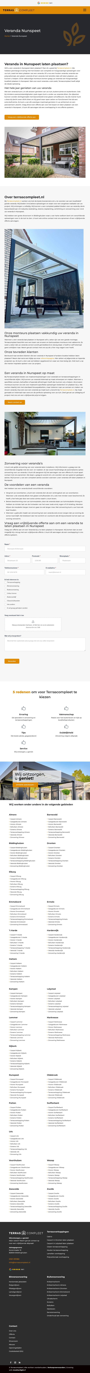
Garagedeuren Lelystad (56, 996)
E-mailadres (51, 568)
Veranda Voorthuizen (17, 1180)
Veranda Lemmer (16, 1037)
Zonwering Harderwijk (56, 953)
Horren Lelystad (54, 998)
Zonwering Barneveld (56, 837)
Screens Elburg (15, 887)
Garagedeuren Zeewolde (19, 1196)
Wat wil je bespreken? (12, 636)
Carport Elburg (15, 876)
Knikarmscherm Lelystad (57, 1295)
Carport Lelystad (54, 993)
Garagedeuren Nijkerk (18, 1053)
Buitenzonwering (13, 590)
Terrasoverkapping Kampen (20, 1006)
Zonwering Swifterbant (56, 1126)
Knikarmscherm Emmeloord (58, 1292)
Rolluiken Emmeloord (18, 914)
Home (7, 36)
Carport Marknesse (55, 1022)
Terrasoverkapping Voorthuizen (21, 1178)
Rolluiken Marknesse (56, 1030)
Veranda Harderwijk (55, 950)
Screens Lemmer (16, 1032)
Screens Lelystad (54, 1004)
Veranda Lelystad (54, 1009)
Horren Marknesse (55, 1027)
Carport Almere (16, 819)
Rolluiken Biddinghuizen (19, 855)
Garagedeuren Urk (17, 1138)
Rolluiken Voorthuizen (18, 1172)
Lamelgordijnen (15, 1292)
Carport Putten (15, 1107)
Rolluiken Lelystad (55, 1001)
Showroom (13, 1341)
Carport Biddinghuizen (18, 847)
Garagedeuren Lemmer (18, 1024)
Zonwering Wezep (55, 1183)
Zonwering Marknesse (56, 1040)
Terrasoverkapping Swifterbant (59, 1120)
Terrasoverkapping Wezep (57, 1178)
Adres (7, 556)
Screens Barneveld (55, 829)
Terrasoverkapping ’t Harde (20, 948)
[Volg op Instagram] (15, 1362)
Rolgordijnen (14, 1285)
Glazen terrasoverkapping (57, 1247)
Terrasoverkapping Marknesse (59, 1035)
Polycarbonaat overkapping (58, 1257)
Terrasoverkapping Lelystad (58, 1006)
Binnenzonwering (13, 586)
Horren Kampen (16, 998)
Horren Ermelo (53, 911)
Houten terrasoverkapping (57, 1250)
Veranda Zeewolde (17, 1209)
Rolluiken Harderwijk (56, 942)
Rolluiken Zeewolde (17, 1201)
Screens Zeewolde (17, 1204)
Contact (12, 1338)
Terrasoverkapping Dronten (58, 861)
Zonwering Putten (17, 1126)
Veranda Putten (16, 1123)
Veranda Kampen (16, 1009)
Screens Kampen (16, 1004)
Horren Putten (15, 1112)
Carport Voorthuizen (17, 1165)
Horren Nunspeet (16, 1084)
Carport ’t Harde (16, 935)
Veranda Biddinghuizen (19, 863)
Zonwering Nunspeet (18, 1098)
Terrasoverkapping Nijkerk (20, 1063)
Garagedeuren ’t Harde (18, 937)
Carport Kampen (16, 993)
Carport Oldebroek (55, 1079)
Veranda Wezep (54, 1180)
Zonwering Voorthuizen (19, 1183)
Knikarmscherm (53, 1282)
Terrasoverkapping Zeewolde (21, 1206)
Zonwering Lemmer (17, 1040)
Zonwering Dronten (55, 866)
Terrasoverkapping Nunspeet (21, 1092)
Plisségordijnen (15, 1288)
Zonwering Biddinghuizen (20, 866)
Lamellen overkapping (56, 1254)
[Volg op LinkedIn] (19, 1362)
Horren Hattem (15, 968)
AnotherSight (18, 1370)
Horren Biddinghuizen (18, 853)
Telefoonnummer (11, 568)
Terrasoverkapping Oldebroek (59, 1092)
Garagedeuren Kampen (18, 996)
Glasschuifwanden (13, 601)
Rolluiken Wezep (54, 1172)
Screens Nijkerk (16, 1061)
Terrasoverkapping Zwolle (57, 1206)
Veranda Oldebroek (55, 1095)
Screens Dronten (54, 858)
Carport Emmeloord (17, 906)
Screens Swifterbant (55, 1118)
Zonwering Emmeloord (18, 924)
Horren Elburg (15, 881)
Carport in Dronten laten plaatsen (60, 1240)
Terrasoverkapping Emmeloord (21, 919)
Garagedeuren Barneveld (57, 822)
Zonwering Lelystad (55, 1011)
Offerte (12, 1334)
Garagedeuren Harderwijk (57, 937)
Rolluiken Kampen (17, 1001)
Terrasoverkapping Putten (19, 1120)
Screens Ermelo (54, 917)
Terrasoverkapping (13, 582)
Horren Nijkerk (15, 1056)
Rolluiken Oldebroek (55, 1087)
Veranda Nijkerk (16, 1066)
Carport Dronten (54, 847)
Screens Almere (16, 829)
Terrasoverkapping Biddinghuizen (22, 861)
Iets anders (11, 604)
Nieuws (12, 1345)
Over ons (12, 1331)
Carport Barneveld (55, 819)
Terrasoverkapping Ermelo (58, 919)
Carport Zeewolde (16, 1193)
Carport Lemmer (16, 1022)
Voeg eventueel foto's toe (14, 615)
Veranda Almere (16, 835)
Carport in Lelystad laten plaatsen (60, 1243)
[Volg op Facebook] (11, 1362)
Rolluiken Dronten (55, 855)
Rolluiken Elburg (16, 884)
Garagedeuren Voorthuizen (20, 1167)
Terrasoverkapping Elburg (19, 889)
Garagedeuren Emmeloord (20, 909)
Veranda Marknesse (55, 1037)
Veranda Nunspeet (17, 1095)
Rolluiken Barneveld (55, 827)
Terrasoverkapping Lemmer (20, 1035)
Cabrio (49, 1237)
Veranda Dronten (54, 863)
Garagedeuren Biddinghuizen (21, 850)
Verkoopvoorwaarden (56, 1367)
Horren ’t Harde (16, 940)
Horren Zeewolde (16, 1199)
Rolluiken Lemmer (17, 1030)
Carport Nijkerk (15, 1050)
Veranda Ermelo (54, 922)
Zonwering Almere (17, 837)
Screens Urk (14, 1146)
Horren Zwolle (53, 1199)
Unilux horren (11, 593)
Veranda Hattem (16, 979)
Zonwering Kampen (17, 1011)
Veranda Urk (14, 1152)
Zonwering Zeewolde (18, 1212)
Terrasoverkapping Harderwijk (59, 948)
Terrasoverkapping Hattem (20, 976)
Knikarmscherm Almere (56, 1285)
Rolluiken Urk (15, 1144)
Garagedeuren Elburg (18, 879)
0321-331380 (14, 1259)
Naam (7, 544)
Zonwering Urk (15, 1154)
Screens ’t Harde (16, 945)
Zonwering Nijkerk (17, 1069)
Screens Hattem (16, 974)
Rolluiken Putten (16, 1115)
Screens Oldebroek (55, 1090)
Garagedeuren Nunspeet (19, 1082)
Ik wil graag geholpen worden (17, 608)
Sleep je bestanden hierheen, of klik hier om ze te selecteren (33, 625)
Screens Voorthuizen (17, 1175)
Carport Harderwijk (55, 935)
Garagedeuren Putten (18, 1110)
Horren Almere (15, 824)
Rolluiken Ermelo (54, 914)
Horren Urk (14, 1141)
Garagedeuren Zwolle (56, 1196)
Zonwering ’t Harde (17, 953)
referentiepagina (47, 358)
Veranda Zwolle (54, 1209)
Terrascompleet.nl (64, 68)
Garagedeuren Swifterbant (58, 1110)
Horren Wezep (53, 1170)
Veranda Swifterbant (55, 1123)
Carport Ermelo (53, 906)
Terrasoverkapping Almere (20, 832)
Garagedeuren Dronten (56, 850)
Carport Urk (14, 1136)
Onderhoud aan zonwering (58, 1316)
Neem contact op (15, 402)
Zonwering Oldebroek (56, 1098)
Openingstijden (15, 1348)
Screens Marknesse (55, 1032)
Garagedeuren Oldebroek (57, 1082)
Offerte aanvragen (25, 785)
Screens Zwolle (53, 1204)
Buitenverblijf (11, 597)
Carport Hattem (16, 963)
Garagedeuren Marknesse (57, 1024)
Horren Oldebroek (54, 1084)
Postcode (36, 556)
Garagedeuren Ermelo (56, 909)
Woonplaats (65, 556)
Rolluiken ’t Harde (16, 942)
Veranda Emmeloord (17, 922)
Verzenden (12, 661)
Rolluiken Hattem (16, 971)
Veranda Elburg (16, 892)
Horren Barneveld (54, 824)
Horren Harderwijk (55, 940)
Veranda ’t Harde (16, 950)
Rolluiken (50, 1305)
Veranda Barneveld (55, 835)
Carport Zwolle (53, 1193)
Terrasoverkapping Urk (18, 1149)
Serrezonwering (53, 1312)
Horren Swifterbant (55, 1112)
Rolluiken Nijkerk (16, 1058)
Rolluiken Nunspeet (17, 1087)
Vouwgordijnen (15, 1295)
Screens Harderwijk (55, 945)
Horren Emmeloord (17, 911)
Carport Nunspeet (16, 1079)
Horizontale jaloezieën (18, 1282)
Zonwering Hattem (17, 982)
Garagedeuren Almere (18, 822)
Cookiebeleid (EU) (16, 1351)
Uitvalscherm (52, 1299)
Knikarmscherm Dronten (57, 1288)
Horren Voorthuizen (17, 1170)
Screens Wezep (53, 1175)
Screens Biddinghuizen (18, 858)
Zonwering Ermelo (55, 924)
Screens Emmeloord (17, 917)
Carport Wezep (53, 1165)
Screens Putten (15, 1118)
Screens (50, 1302)
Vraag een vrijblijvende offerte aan (22, 117)
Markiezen (51, 1309)
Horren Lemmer (16, 1027)
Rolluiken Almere (16, 827)
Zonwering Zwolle (55, 1212)
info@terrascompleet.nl (19, 1262)
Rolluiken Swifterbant (56, 1115)
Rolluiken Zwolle (54, 1201)
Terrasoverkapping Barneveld (59, 832)
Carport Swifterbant (55, 1107)
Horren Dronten (54, 853)
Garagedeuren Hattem (18, 966)
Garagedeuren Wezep (56, 1167)
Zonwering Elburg (17, 894)
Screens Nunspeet (17, 1090)
